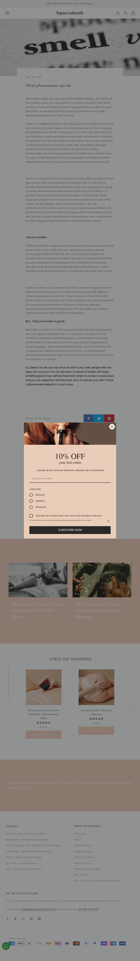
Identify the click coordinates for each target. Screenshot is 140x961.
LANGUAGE (35, 489)
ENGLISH (40, 495)
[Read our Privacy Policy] (109, 521)
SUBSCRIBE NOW (70, 530)
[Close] (112, 427)
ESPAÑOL (40, 501)
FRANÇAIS (41, 507)
